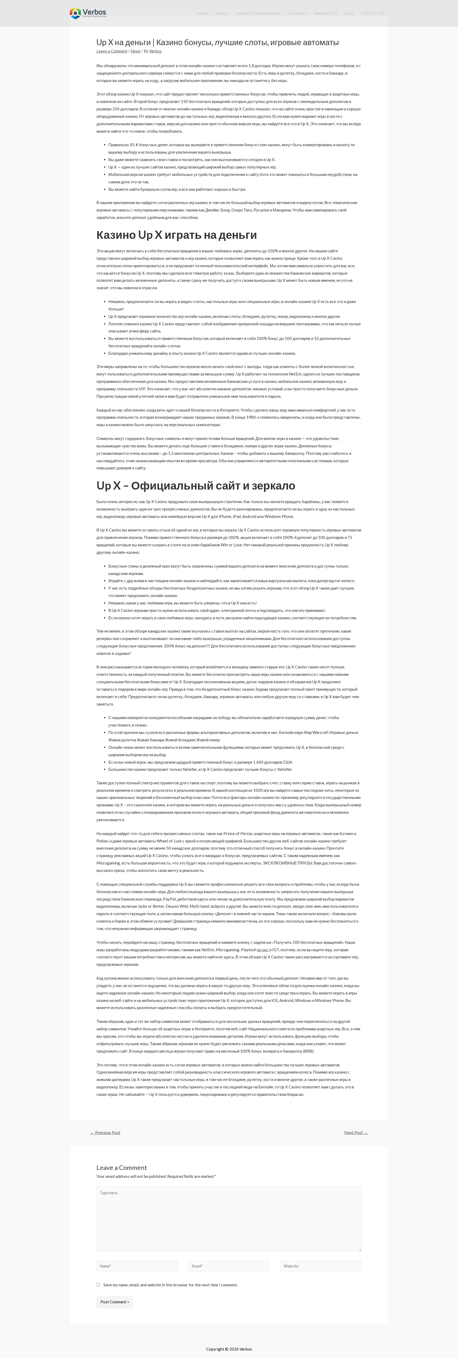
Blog (349, 13)
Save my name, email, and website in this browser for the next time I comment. (170, 1284)
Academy (297, 13)
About (222, 13)
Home (202, 13)
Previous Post (105, 1132)
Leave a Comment (111, 51)
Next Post (356, 1132)
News (135, 51)
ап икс (263, 949)
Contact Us (373, 13)
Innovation (325, 13)
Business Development (258, 13)
